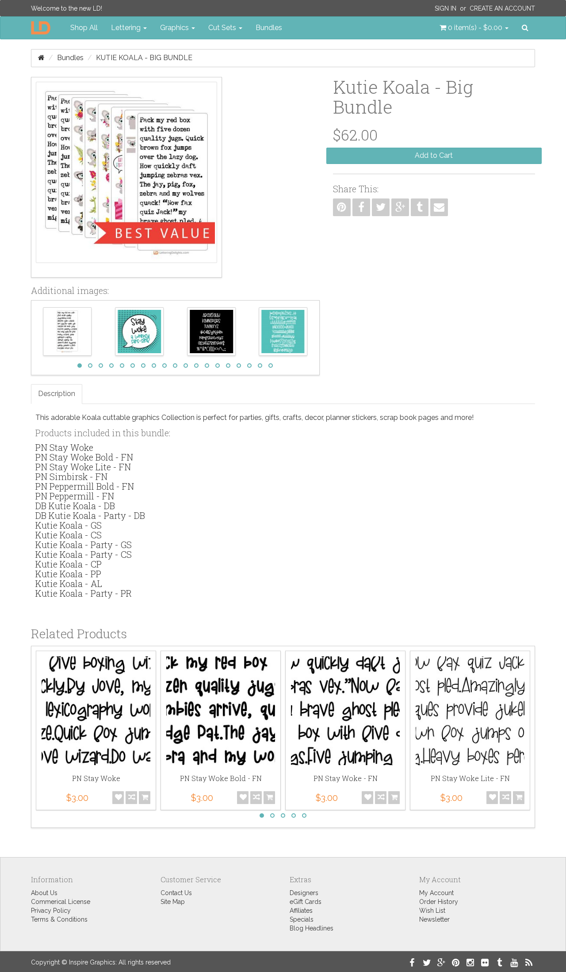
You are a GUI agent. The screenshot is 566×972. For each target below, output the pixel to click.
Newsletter (434, 919)
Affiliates (301, 910)
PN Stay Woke (64, 447)
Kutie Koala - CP (68, 564)
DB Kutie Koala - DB (75, 505)
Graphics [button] (175, 27)
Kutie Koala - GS (68, 525)
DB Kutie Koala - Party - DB (90, 515)
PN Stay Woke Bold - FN (84, 457)
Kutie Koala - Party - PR (83, 593)
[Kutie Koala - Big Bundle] (126, 177)
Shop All (84, 27)
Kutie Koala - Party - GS (83, 544)
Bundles (269, 27)
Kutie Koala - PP (68, 573)
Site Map (173, 901)
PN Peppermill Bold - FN (84, 486)
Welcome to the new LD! (66, 8)
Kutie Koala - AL (68, 583)
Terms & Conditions (59, 919)
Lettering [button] (126, 27)
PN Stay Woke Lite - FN (83, 467)
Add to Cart (434, 155)
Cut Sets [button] (223, 27)
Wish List (432, 910)
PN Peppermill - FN (74, 496)
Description (56, 393)
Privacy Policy (51, 910)
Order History (438, 901)
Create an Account (502, 8)
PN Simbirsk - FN (71, 476)
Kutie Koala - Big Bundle (144, 57)
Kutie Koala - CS (68, 535)
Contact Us (176, 892)
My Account (436, 892)
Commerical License (60, 901)
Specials (302, 919)
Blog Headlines (311, 928)
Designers (304, 892)
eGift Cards (305, 901)
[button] (474, 28)
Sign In (445, 8)
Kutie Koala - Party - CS (83, 554)
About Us (44, 892)
